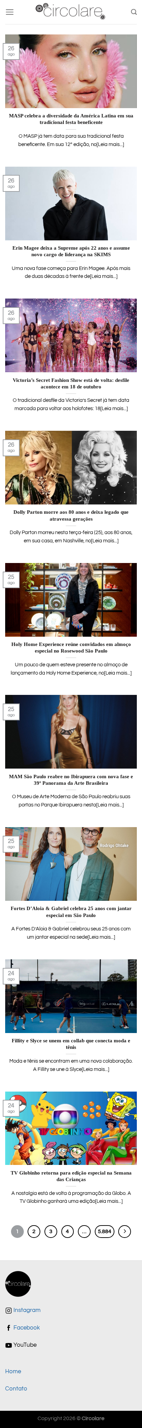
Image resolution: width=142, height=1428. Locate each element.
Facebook (26, 1328)
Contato (16, 1389)
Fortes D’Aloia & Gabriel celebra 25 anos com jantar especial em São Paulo (71, 912)
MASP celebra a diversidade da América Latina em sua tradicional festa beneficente (71, 119)
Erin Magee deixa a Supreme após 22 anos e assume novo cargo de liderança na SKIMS (71, 251)
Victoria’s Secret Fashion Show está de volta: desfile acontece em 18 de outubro (71, 383)
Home (13, 1371)
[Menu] (9, 12)
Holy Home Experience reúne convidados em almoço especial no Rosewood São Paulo (71, 648)
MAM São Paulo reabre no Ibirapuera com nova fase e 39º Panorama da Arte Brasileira (71, 780)
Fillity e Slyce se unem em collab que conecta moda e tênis (71, 1044)
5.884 (104, 1231)
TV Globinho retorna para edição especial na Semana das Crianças (71, 1176)
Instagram (26, 1310)
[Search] (134, 12)
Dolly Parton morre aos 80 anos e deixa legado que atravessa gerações (71, 515)
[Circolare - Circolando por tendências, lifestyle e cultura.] (71, 12)
